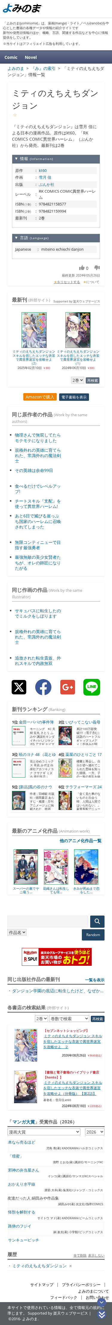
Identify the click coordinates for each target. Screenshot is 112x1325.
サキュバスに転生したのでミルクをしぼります (38, 613)
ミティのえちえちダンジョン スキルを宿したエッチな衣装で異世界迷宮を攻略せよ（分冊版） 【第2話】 (72, 1088)
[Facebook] (43, 692)
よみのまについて (93, 1291)
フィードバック (63, 1297)
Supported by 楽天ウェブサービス (76, 301)
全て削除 (80, 1255)
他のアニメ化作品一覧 (81, 840)
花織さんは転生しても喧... (38, 890)
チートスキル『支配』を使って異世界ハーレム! (38, 503)
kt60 (43, 170)
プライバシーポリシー (81, 1284)
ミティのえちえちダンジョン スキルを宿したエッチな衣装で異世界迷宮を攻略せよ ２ (72, 1041)
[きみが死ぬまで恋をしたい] (69, 882)
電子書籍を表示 (74, 397)
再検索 (92, 380)
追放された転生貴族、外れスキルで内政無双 (38, 660)
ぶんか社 (46, 184)
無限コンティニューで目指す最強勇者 (38, 544)
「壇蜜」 (16, 1156)
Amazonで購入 (40, 397)
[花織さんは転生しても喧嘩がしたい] (39, 882)
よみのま (30, 1318)
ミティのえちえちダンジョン (39, 1266)
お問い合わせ (97, 1297)
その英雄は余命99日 (34, 470)
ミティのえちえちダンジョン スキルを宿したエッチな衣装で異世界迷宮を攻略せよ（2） (34, 357)
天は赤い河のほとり (99, 890)
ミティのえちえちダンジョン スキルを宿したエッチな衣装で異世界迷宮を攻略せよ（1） (78, 357)
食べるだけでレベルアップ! (38, 488)
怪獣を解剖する (21, 1212)
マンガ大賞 (24, 1122)
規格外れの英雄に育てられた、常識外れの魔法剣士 (38, 455)
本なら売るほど (21, 1142)
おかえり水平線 (21, 1184)
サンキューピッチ (23, 1240)
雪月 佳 (45, 177)
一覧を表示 (95, 979)
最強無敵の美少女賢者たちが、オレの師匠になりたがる (38, 562)
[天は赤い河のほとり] (99, 882)
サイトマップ (41, 1284)
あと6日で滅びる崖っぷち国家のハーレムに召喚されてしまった (38, 521)
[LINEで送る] (91, 692)
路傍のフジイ (19, 1226)
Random (93, 934)
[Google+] (67, 692)
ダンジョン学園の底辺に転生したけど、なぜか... (58, 990)
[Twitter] (19, 692)
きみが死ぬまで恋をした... (69, 890)
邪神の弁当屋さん (23, 1170)
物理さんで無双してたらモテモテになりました (38, 437)
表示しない (96, 1255)
